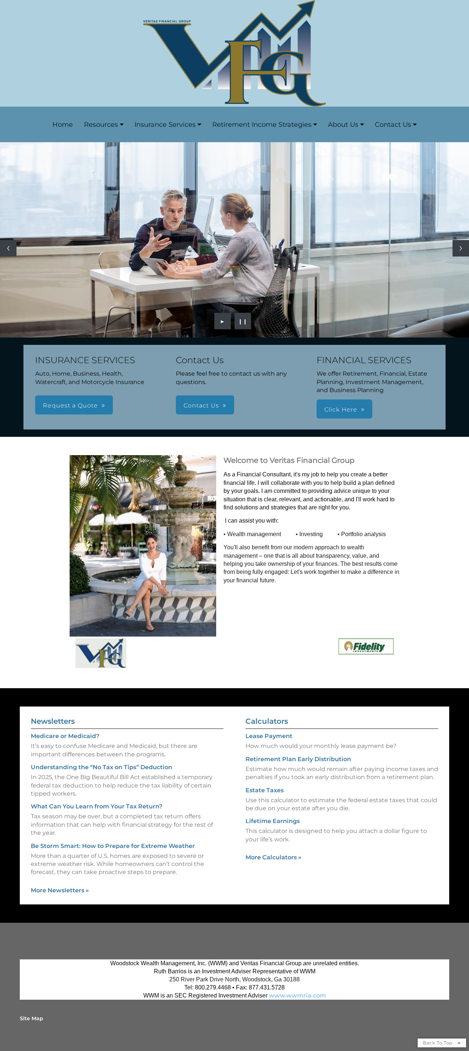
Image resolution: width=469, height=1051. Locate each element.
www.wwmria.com (297, 995)
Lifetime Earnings (272, 821)
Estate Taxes (264, 790)
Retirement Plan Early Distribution (298, 759)
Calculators (266, 721)
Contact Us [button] (201, 405)
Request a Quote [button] (70, 405)
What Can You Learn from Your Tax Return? (96, 806)
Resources (101, 125)
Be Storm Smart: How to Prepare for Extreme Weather (113, 845)
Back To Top (438, 1043)
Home (62, 125)
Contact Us (393, 125)
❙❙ (243, 321)
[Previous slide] (8, 248)
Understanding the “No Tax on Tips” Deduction (101, 767)
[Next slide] (461, 248)
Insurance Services (165, 125)
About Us (343, 125)
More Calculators (273, 857)
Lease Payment (268, 736)
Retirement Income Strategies (261, 125)
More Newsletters (60, 890)
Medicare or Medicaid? (65, 736)
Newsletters (53, 721)
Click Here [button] (340, 409)
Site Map (31, 1018)
